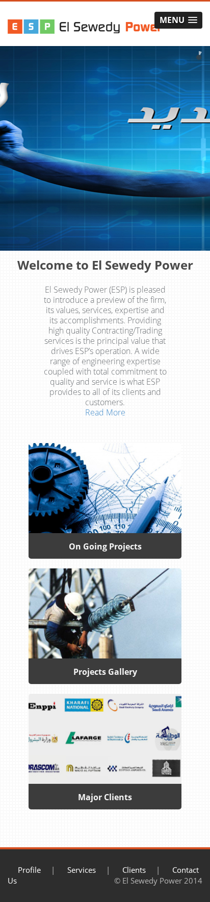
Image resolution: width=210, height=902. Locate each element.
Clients (134, 870)
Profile (29, 870)
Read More (105, 412)
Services (81, 870)
